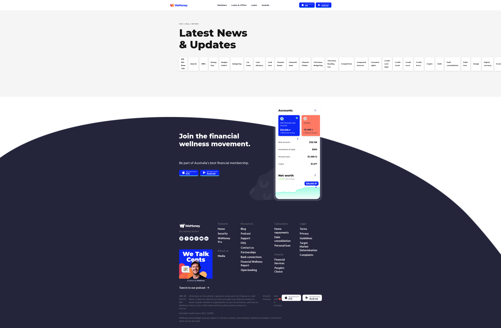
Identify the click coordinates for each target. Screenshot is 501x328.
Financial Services (279, 261)
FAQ (243, 242)
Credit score (408, 64)
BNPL (204, 64)
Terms (303, 228)
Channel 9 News (305, 64)
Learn (254, 5)
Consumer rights (375, 64)
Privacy (304, 233)
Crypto (430, 64)
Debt (439, 64)
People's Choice (279, 269)
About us (223, 250)
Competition (346, 64)
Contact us (247, 247)
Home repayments (281, 230)
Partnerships (248, 252)
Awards (265, 5)
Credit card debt (387, 64)
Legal (303, 223)
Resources (247, 223)
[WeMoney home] (178, 5)
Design (476, 64)
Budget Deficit (224, 64)
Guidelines (306, 238)
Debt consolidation (452, 64)
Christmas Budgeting (318, 64)
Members (222, 5)
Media (221, 255)
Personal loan (282, 245)
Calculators (281, 223)
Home (181, 24)
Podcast (246, 233)
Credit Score (419, 64)
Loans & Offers (239, 5)
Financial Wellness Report (251, 263)
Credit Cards (398, 64)
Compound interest (361, 64)
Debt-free (465, 64)
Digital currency (487, 64)
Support (245, 238)
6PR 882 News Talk (183, 64)
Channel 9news (280, 64)
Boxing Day (213, 64)
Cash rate (270, 64)
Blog (187, 24)
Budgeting (236, 64)
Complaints (306, 254)
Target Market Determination (308, 246)
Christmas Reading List (331, 64)
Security (223, 233)
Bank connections (251, 256)
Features (223, 223)
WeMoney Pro (224, 240)
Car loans (248, 64)
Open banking (249, 269)
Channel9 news (293, 64)
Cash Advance (259, 64)
